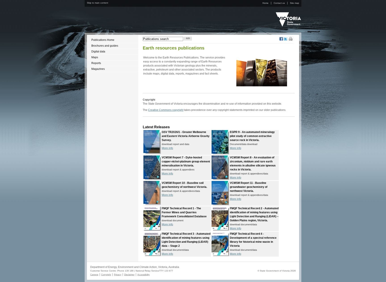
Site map (294, 3)
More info (167, 148)
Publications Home (102, 39)
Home (265, 3)
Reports (96, 63)
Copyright (106, 274)
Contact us (279, 3)
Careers (94, 274)
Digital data (98, 51)
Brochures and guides (104, 45)
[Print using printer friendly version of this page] (291, 40)
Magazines (98, 68)
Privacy (117, 274)
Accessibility (143, 274)
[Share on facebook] (281, 39)
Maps (94, 57)
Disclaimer (129, 274)
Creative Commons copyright (165, 110)
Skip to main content (97, 3)
